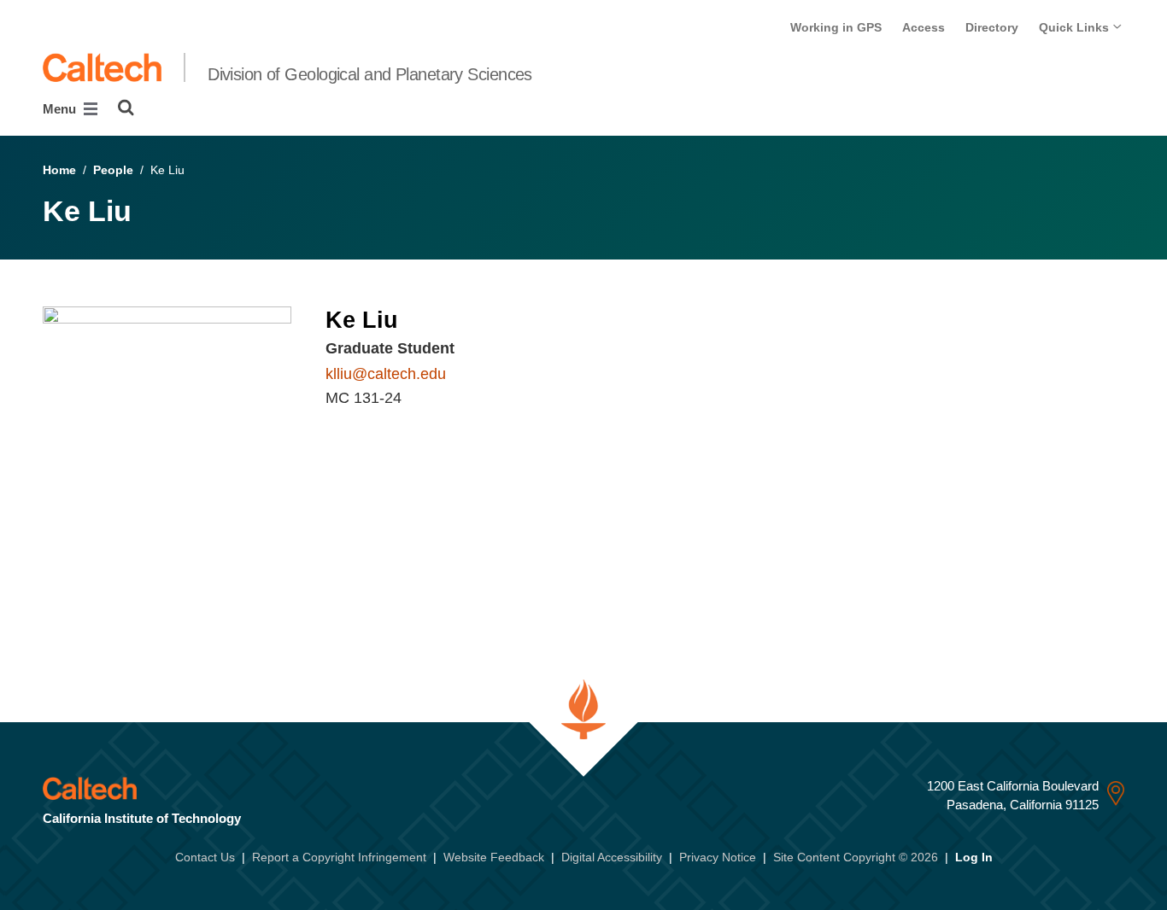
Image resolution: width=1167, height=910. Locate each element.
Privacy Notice (717, 857)
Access (923, 27)
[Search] (126, 107)
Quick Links (1075, 27)
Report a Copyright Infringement (339, 857)
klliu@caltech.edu (385, 373)
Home (59, 170)
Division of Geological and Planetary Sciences (370, 74)
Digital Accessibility (611, 857)
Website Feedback (493, 857)
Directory (991, 27)
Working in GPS (836, 27)
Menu (61, 109)
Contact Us (205, 857)
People (113, 170)
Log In (974, 857)
